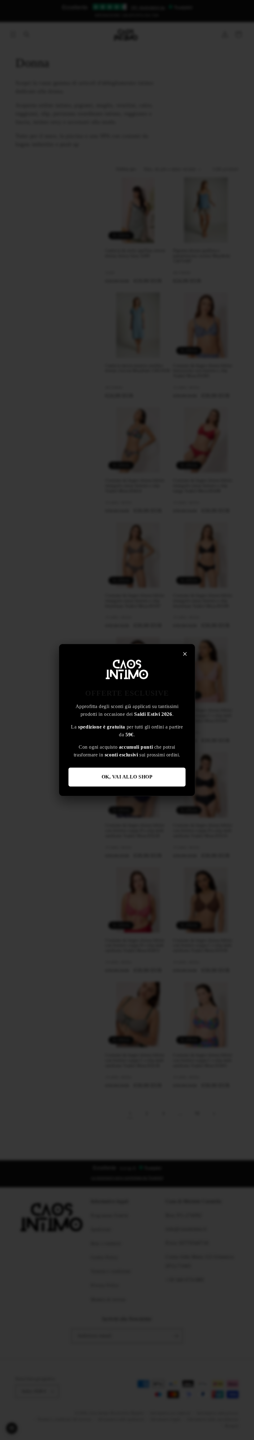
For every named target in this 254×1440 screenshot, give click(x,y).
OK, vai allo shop (127, 776)
